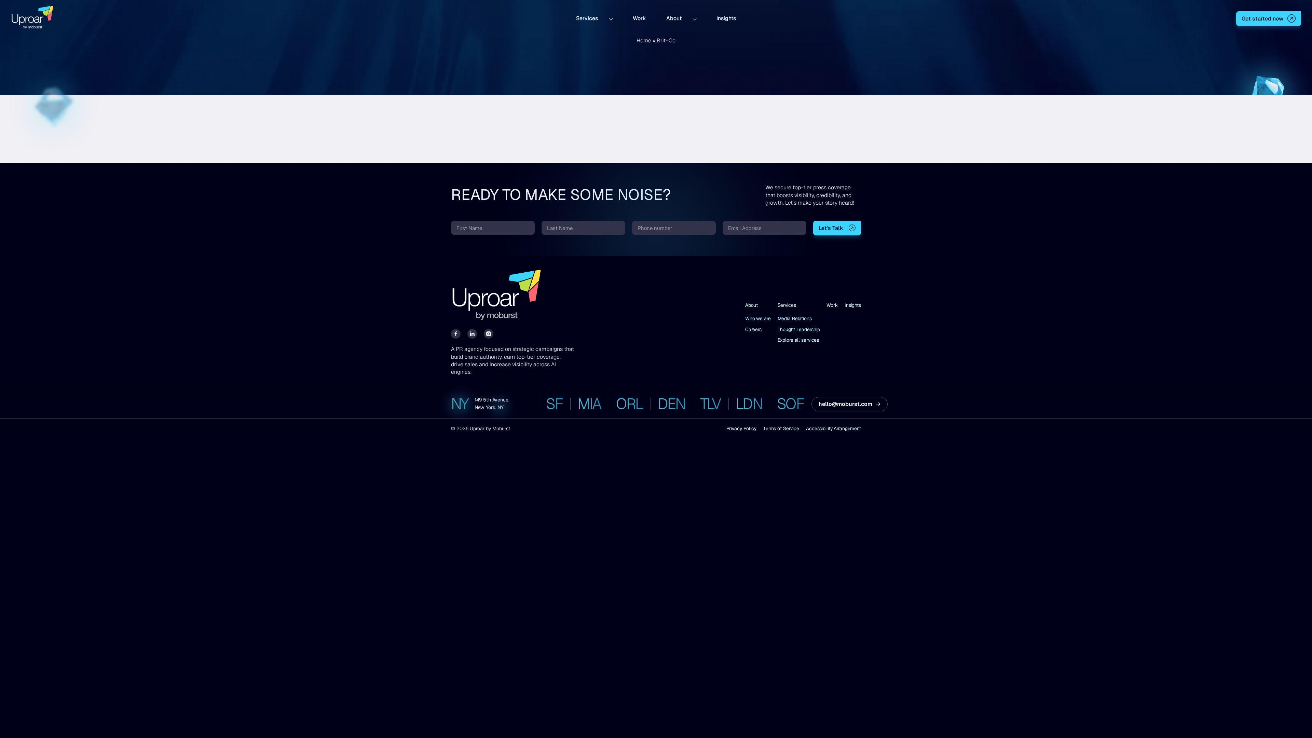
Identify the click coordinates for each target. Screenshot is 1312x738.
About (674, 18)
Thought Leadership (799, 329)
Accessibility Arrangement (833, 428)
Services (587, 18)
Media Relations (795, 318)
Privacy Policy (741, 428)
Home (644, 40)
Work (639, 18)
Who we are (758, 318)
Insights (726, 18)
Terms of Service (781, 428)
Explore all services (798, 340)
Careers (753, 329)
